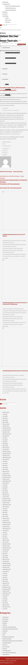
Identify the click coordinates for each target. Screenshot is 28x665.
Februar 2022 (6, 518)
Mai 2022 (5, 512)
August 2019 (6, 571)
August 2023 (6, 483)
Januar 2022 (6, 520)
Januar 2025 (6, 449)
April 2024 (5, 467)
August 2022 (6, 506)
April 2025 (5, 443)
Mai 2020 (5, 553)
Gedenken (5, 631)
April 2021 (5, 538)
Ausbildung (5, 154)
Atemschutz (5, 152)
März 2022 (5, 516)
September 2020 (7, 547)
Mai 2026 (5, 418)
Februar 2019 (6, 583)
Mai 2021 (5, 536)
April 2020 (5, 555)
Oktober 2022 (6, 502)
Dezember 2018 (6, 587)
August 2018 (6, 595)
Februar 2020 (6, 559)
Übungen (5, 648)
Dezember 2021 (6, 522)
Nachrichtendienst (7, 638)
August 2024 (6, 459)
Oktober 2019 (6, 567)
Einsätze (5, 625)
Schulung (5, 644)
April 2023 (5, 490)
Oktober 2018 (6, 591)
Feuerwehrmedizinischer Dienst (10, 629)
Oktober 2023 (6, 479)
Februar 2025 (6, 447)
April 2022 (5, 514)
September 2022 (7, 504)
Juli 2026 (5, 414)
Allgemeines (5, 150)
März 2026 (5, 422)
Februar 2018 (6, 604)
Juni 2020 (5, 551)
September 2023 (7, 481)
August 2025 (6, 435)
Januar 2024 (6, 473)
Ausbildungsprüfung (7, 145)
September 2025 (7, 433)
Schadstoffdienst (7, 642)
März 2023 (5, 492)
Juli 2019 (5, 573)
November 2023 (7, 477)
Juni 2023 (5, 487)
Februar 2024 (6, 471)
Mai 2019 (5, 577)
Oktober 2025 (6, 432)
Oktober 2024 (6, 455)
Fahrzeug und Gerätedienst (9, 627)
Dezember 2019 (6, 563)
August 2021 (6, 530)
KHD (4, 634)
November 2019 (6, 565)
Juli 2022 (5, 508)
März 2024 (5, 469)
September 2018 (7, 593)
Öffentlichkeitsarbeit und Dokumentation (13, 640)
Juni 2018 (5, 598)
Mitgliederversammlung (8, 636)
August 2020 (6, 549)
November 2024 (7, 453)
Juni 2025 (5, 439)
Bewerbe (5, 623)
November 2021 (6, 524)
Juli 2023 (5, 485)
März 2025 (5, 445)
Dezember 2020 (7, 543)
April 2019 (5, 579)
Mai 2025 (5, 441)
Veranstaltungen (7, 650)
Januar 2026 (6, 426)
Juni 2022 (5, 510)
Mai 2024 (5, 465)
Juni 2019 (5, 575)
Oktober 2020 (6, 545)
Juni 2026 (5, 416)
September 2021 (7, 528)
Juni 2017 (5, 608)
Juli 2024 (5, 461)
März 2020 (5, 557)
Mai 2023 (5, 488)
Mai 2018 (5, 600)
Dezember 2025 (7, 428)
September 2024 (7, 457)
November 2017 (6, 606)
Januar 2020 (6, 561)
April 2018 (5, 602)
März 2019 (5, 581)
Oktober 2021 (6, 526)
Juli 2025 (5, 437)
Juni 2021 (5, 534)
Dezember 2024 (7, 451)
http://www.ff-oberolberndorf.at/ (12, 134)
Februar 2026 (6, 424)
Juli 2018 (5, 597)
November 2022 (7, 500)
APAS (4, 143)
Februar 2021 (6, 540)
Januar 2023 (6, 496)
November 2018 (6, 589)
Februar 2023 (6, 494)
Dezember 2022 (7, 498)
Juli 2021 (5, 532)
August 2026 (6, 412)
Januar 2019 (6, 585)
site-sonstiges (6, 646)
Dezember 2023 (7, 475)
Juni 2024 (5, 463)
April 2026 (5, 420)
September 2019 (7, 569)
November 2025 (7, 430)
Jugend (4, 633)
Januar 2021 (6, 542)
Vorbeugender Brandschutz (9, 652)
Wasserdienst (6, 654)
